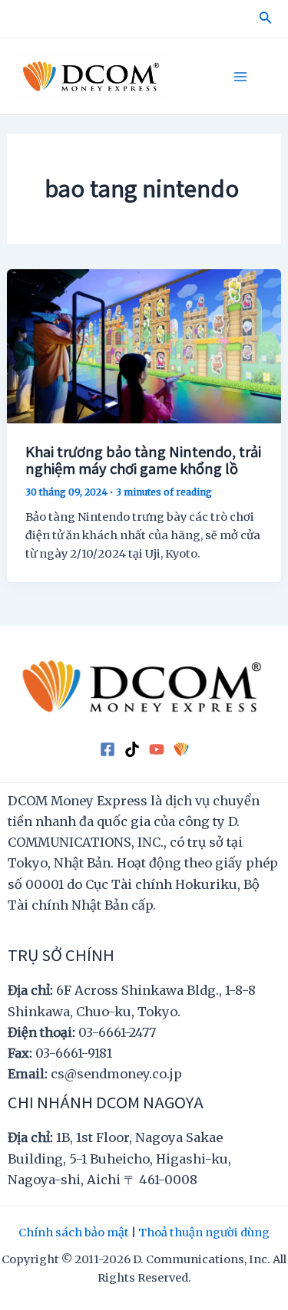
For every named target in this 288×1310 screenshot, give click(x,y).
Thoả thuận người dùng (204, 1232)
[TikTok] (132, 749)
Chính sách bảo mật (73, 1232)
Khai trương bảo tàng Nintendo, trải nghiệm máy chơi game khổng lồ (143, 459)
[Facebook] (107, 749)
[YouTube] (156, 749)
